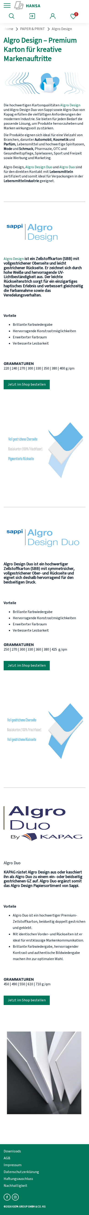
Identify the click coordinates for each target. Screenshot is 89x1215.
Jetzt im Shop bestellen (27, 384)
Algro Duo (67, 167)
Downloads (12, 1151)
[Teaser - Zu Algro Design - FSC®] (44, 232)
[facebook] (7, 1197)
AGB (7, 1158)
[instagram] (15, 1197)
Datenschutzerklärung (21, 1171)
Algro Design (70, 105)
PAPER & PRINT (32, 28)
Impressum (12, 1165)
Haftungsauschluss (18, 1178)
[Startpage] (44, 5)
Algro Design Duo (38, 167)
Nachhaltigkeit (15, 1185)
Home (8, 28)
